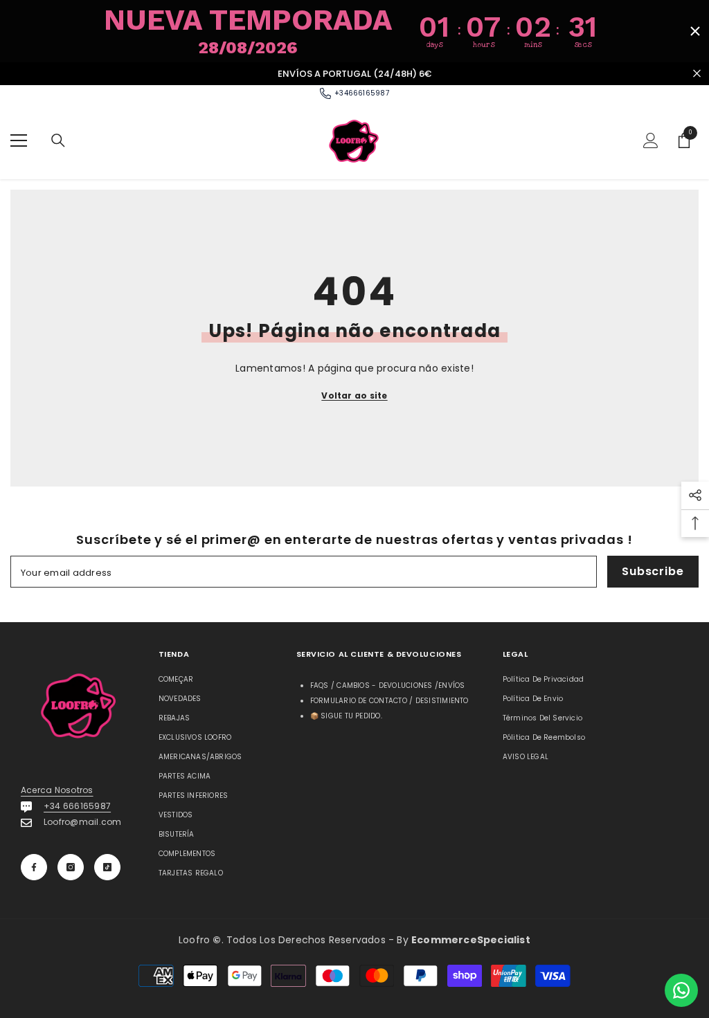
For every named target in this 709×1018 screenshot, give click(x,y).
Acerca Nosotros (57, 790)
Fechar (697, 74)
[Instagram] (70, 867)
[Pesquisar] (58, 140)
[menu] (18, 140)
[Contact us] (681, 990)
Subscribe (652, 571)
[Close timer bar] (695, 31)
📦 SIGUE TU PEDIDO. (346, 716)
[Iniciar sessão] (650, 140)
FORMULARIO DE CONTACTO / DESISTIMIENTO (389, 701)
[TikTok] (107, 867)
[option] (354, 74)
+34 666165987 (77, 806)
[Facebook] (34, 867)
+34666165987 (361, 93)
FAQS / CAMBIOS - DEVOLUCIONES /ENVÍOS (387, 685)
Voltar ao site (354, 395)
